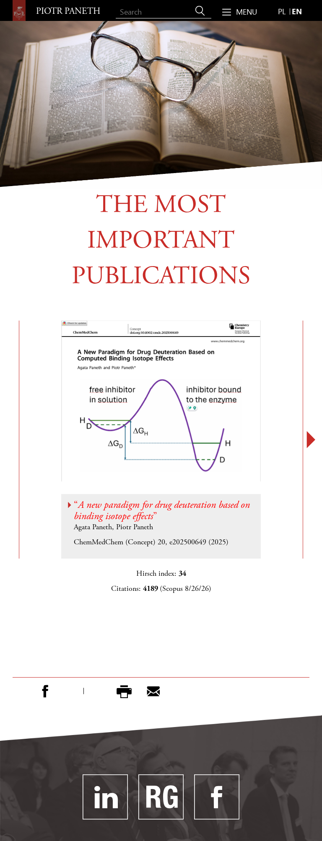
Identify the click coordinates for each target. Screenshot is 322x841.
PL (282, 11)
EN (297, 11)
